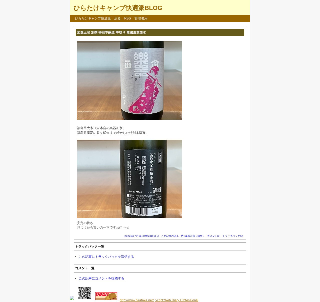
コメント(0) (213, 236)
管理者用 (141, 18)
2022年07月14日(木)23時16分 (141, 236)
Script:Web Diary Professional (176, 300)
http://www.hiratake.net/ (137, 300)
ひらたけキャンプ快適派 (93, 18)
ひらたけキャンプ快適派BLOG (118, 7)
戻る (117, 18)
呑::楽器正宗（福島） (193, 236)
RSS (127, 18)
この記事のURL (170, 236)
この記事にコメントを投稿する (101, 278)
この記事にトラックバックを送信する (106, 257)
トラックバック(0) (232, 236)
